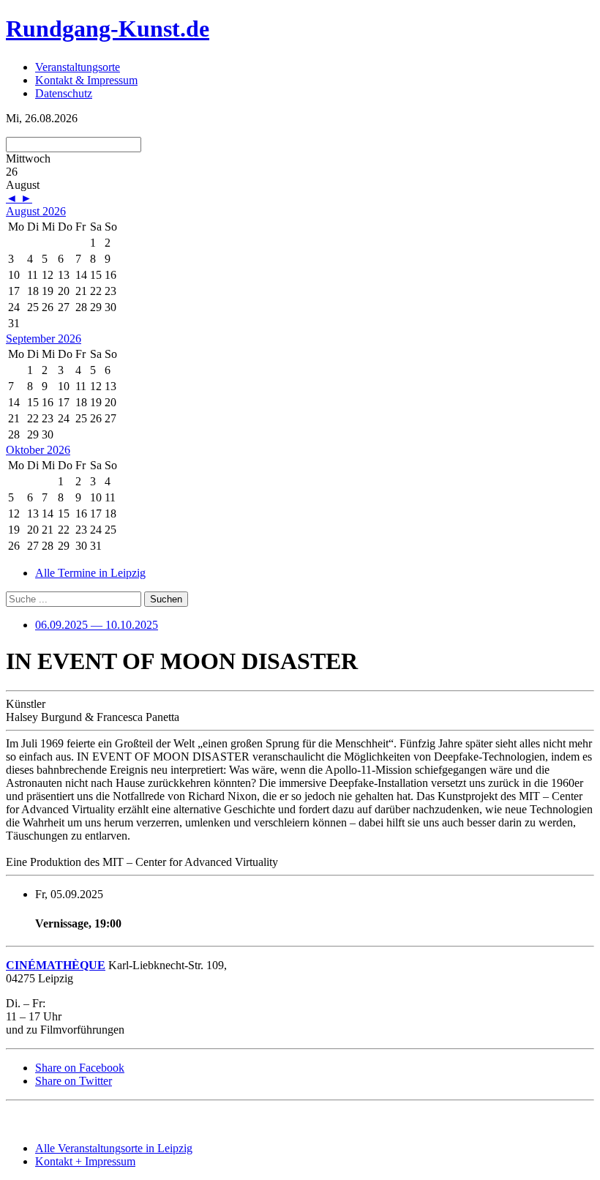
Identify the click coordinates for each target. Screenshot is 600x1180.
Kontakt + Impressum (85, 1161)
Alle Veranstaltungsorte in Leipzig (113, 1148)
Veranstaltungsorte (77, 67)
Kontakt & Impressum (86, 80)
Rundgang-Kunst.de (107, 28)
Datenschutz (63, 93)
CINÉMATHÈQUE (55, 965)
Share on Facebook (79, 1067)
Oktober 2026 (38, 450)
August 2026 (36, 211)
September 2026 (43, 338)
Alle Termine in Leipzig (90, 573)
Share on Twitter (73, 1081)
